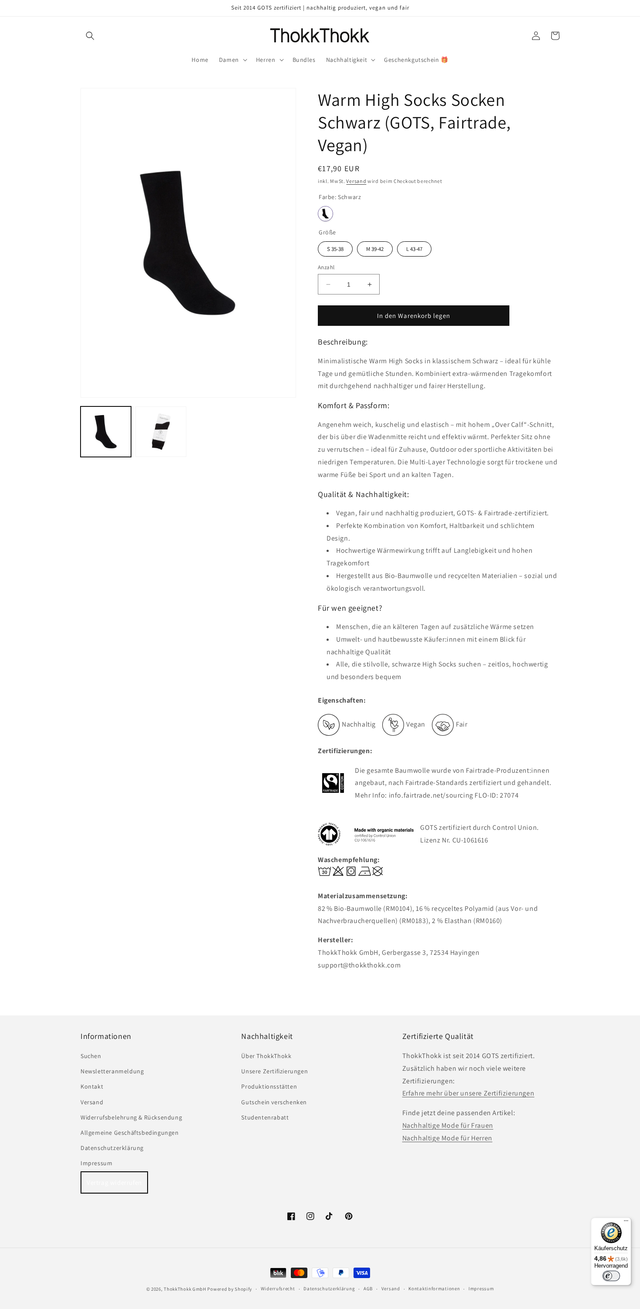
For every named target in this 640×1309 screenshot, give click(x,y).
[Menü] (626, 1223)
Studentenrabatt (265, 1117)
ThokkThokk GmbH (185, 1289)
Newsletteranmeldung (112, 1071)
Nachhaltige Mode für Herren (447, 1138)
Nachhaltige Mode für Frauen (447, 1125)
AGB (368, 1288)
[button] (90, 35)
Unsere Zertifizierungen (274, 1071)
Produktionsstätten (269, 1086)
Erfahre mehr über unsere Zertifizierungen (468, 1093)
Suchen (91, 1056)
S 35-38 (335, 249)
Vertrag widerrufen (114, 1182)
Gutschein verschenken (274, 1102)
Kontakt (92, 1086)
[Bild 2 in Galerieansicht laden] (160, 431)
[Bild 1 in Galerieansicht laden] (106, 431)
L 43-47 (414, 249)
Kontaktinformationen (434, 1288)
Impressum (96, 1163)
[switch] (611, 1276)
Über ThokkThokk (266, 1056)
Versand (356, 181)
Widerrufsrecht (278, 1288)
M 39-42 (375, 249)
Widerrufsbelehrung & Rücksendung (131, 1117)
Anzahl (326, 267)
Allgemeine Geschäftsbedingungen (130, 1132)
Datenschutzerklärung (112, 1148)
